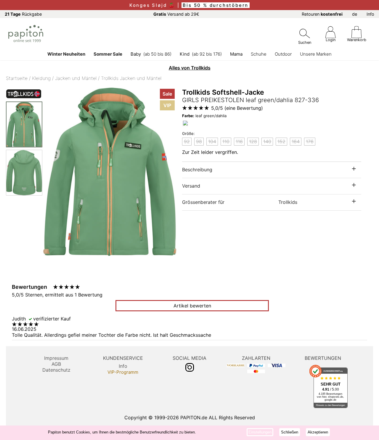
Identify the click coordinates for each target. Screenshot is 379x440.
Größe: (188, 133)
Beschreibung (197, 170)
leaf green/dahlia (204, 115)
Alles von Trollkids (190, 68)
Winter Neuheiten (66, 54)
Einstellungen (260, 432)
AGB (56, 364)
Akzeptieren (318, 432)
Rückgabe (23, 14)
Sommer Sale (108, 54)
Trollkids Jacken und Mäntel (131, 78)
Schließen (289, 432)
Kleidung (41, 78)
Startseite (17, 78)
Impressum (56, 358)
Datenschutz (56, 370)
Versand (191, 186)
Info (370, 14)
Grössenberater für (239, 202)
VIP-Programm (122, 372)
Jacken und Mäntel (76, 78)
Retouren (322, 14)
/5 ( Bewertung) (237, 108)
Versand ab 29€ (176, 14)
